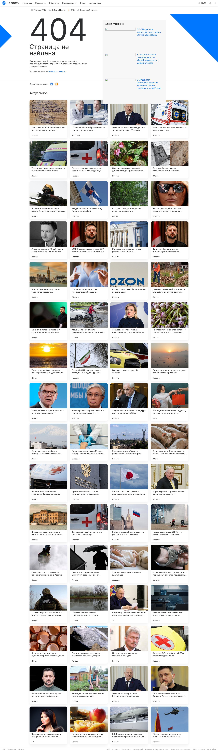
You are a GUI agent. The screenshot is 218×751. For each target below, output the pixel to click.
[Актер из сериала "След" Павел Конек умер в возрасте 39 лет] (48, 240)
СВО (73, 10)
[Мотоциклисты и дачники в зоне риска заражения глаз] (89, 685)
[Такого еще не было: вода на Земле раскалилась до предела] (48, 362)
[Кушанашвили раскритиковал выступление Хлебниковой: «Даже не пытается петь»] (48, 725)
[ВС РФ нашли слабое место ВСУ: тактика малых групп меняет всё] (89, 240)
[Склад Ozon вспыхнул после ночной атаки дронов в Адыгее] (48, 564)
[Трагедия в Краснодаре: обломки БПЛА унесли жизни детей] (48, 159)
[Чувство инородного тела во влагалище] (129, 564)
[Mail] (4, 3)
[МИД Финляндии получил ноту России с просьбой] (89, 200)
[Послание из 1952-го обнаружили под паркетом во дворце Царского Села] (48, 119)
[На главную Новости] (12, 3)
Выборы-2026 (40, 10)
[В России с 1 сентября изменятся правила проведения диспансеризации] (89, 119)
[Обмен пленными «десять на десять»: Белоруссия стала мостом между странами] (169, 725)
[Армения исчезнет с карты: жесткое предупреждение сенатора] (89, 483)
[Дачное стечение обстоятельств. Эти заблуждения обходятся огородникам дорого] (169, 281)
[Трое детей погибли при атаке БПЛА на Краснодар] (89, 523)
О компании (12, 749)
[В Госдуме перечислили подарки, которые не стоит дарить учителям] (169, 402)
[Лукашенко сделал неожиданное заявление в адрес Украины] (129, 119)
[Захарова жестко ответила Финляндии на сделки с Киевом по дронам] (129, 321)
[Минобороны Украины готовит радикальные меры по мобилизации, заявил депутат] (129, 240)
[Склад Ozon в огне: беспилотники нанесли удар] (129, 281)
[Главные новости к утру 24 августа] (129, 362)
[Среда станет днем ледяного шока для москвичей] (129, 200)
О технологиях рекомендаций (132, 749)
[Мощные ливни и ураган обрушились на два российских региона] (89, 321)
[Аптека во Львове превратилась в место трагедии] (169, 119)
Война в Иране (58, 10)
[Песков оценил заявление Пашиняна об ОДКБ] (129, 645)
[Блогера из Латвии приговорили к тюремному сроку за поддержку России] (169, 564)
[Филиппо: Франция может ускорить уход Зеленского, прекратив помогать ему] (169, 240)
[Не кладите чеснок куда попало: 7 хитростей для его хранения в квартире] (169, 321)
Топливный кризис (88, 10)
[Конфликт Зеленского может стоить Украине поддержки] (48, 321)
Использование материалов (181, 749)
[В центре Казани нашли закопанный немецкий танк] (169, 159)
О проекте (115, 749)
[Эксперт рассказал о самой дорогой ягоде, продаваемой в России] (129, 159)
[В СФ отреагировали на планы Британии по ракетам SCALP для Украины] (129, 725)
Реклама (21, 749)
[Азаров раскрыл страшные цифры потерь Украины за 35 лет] (129, 402)
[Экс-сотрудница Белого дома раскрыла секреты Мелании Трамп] (169, 200)
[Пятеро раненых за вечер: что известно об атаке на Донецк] (89, 159)
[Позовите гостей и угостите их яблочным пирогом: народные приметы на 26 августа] (89, 725)
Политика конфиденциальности (156, 749)
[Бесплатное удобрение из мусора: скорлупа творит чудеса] (48, 645)
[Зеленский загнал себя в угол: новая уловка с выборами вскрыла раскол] (48, 685)
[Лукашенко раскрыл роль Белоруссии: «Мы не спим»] (129, 685)
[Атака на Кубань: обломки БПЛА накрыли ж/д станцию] (169, 645)
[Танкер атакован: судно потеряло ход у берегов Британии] (169, 362)
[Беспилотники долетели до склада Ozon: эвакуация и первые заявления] (48, 200)
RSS (108, 749)
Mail (4, 749)
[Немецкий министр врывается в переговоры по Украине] (48, 402)
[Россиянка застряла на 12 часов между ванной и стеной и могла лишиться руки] (89, 442)
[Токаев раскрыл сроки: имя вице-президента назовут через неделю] (89, 402)
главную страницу (56, 71)
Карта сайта (211, 749)
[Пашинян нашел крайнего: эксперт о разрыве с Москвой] (48, 442)
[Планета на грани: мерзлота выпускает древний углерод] (89, 645)
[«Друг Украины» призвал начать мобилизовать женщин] (169, 483)
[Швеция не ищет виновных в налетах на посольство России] (48, 523)
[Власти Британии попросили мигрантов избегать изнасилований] (48, 281)
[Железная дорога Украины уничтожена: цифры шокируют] (129, 442)
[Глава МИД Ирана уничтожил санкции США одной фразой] (89, 362)
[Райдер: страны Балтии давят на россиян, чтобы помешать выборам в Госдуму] (129, 523)
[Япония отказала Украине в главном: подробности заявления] (129, 483)
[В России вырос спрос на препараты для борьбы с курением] (89, 281)
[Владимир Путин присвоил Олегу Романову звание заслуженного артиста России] (129, 604)
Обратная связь (199, 749)
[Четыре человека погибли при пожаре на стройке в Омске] (169, 604)
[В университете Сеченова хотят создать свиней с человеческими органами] (169, 442)
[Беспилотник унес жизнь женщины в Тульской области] (48, 483)
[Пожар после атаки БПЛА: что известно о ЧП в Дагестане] (169, 523)
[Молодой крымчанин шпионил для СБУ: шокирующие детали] (48, 604)
